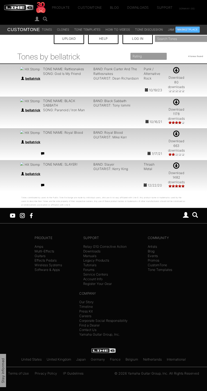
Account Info (93, 279)
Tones (47, 29)
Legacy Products (96, 260)
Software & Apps (47, 270)
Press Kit (86, 311)
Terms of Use (18, 373)
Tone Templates (87, 29)
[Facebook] (31, 215)
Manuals (90, 256)
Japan (81, 359)
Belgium (132, 359)
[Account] (37, 19)
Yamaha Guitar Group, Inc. (99, 334)
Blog (114, 7)
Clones (63, 29)
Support (165, 7)
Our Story (86, 302)
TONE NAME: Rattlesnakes (63, 69)
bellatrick (32, 78)
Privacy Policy (46, 373)
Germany (98, 359)
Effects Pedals (46, 260)
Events (153, 256)
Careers (85, 316)
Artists (152, 247)
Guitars (40, 256)
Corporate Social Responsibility (103, 321)
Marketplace (187, 29)
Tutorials (90, 265)
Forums (89, 270)
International (176, 359)
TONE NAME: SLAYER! (60, 164)
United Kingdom (59, 359)
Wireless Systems (48, 265)
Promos (153, 260)
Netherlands (152, 359)
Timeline (86, 307)
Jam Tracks (177, 29)
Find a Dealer (89, 325)
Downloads (138, 7)
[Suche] (45, 19)
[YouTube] (13, 215)
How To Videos (118, 29)
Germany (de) (187, 8)
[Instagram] (22, 215)
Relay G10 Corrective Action (105, 247)
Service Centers (95, 274)
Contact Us (87, 330)
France (115, 359)
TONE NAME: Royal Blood (63, 132)
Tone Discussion (149, 29)
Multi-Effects (44, 251)
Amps (39, 247)
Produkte (61, 7)
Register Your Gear (97, 284)
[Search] (195, 215)
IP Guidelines (73, 373)
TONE (23, 29)
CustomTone (90, 7)
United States (31, 359)
